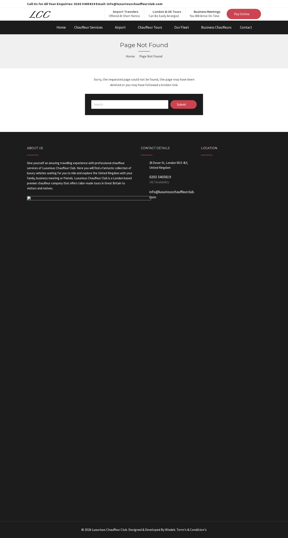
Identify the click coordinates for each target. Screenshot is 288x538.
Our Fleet (181, 27)
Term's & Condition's (191, 529)
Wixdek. (170, 529)
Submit (182, 104)
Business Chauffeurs (216, 27)
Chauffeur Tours (150, 27)
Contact (246, 27)
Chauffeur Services (88, 27)
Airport (120, 27)
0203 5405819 (160, 176)
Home (61, 27)
